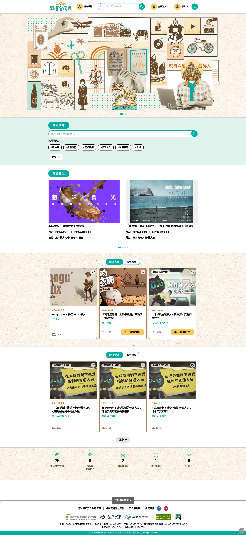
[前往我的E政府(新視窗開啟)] (178, 516)
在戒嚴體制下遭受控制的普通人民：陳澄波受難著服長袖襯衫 (122, 409)
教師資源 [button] (114, 355)
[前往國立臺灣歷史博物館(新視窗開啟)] (81, 515)
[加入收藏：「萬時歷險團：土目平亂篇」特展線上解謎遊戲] (143, 272)
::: (47, 1)
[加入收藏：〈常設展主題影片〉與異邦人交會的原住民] (192, 272)
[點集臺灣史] (122, 114)
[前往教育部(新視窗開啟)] (138, 516)
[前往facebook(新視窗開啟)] (159, 508)
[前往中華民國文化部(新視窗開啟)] (110, 516)
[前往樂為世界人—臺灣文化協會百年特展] (125, 247)
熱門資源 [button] (131, 261)
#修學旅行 (71, 147)
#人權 (138, 147)
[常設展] (125, 114)
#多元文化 (106, 147)
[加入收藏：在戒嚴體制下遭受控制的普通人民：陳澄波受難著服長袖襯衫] (143, 365)
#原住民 (55, 147)
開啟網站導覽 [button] (122, 500)
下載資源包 (134, 331)
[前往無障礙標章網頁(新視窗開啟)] (163, 516)
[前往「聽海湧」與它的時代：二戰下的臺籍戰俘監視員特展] (119, 247)
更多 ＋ (55, 157)
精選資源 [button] (114, 261)
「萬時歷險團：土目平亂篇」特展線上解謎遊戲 (122, 316)
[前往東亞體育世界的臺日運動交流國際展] (127, 247)
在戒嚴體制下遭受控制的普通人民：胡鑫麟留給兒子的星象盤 (72, 409)
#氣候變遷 (88, 147)
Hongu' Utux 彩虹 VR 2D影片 (69, 314)
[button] (195, 6)
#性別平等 (123, 147)
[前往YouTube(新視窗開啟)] (166, 508)
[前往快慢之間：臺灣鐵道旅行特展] (123, 247)
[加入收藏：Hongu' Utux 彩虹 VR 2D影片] (93, 272)
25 (57, 460)
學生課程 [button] (131, 355)
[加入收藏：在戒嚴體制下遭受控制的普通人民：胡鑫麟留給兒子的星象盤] (93, 365)
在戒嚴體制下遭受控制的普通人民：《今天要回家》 (172, 409)
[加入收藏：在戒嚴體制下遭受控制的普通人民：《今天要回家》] (192, 365)
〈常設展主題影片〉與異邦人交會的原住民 (172, 316)
